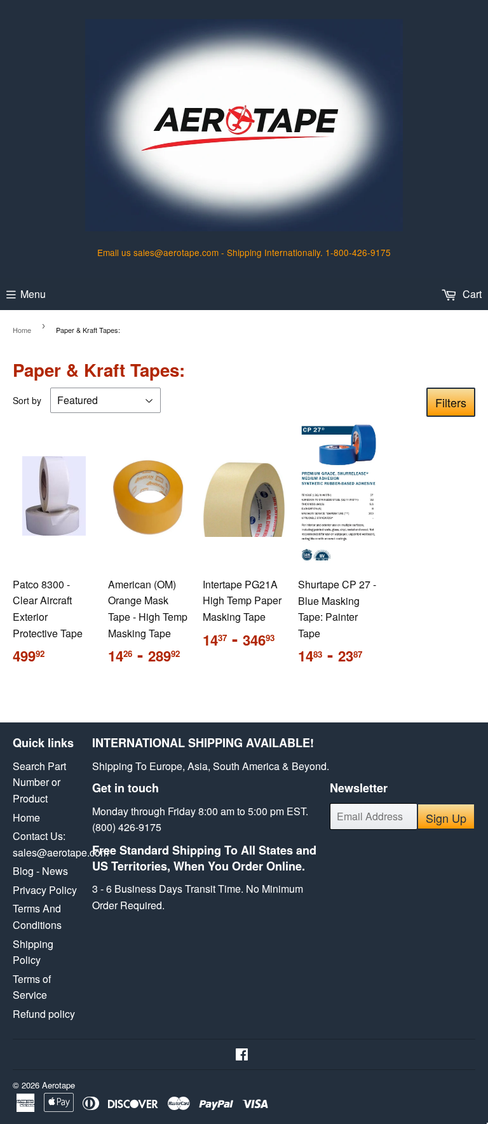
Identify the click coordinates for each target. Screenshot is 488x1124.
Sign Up (446, 817)
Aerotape (58, 1085)
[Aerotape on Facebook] (241, 1055)
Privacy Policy (45, 890)
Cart (471, 294)
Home (22, 330)
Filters (450, 402)
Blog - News (40, 870)
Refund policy (44, 1013)
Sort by (27, 400)
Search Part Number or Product (39, 782)
